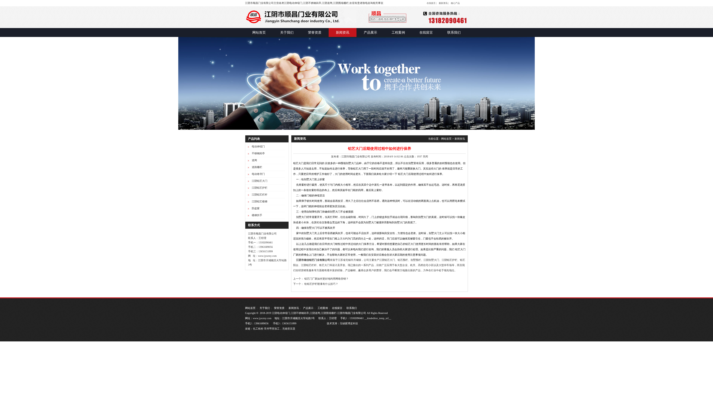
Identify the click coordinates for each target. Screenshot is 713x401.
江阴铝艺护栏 (449, 260)
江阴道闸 (315, 313)
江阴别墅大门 (431, 260)
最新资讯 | (444, 3)
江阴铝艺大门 (387, 260)
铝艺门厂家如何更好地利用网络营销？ (326, 278)
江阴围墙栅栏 (328, 313)
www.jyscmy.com (262, 318)
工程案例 (323, 308)
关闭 (425, 156)
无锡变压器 (288, 328)
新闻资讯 (460, 138)
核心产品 (455, 3)
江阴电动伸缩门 (281, 313)
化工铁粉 (258, 328)
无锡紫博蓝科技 (349, 323)
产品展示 (308, 308)
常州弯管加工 (272, 328)
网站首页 (446, 138)
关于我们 (265, 308)
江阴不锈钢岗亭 (300, 313)
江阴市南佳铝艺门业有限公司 (313, 260)
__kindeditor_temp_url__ (377, 318)
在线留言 (337, 308)
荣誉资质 (279, 308)
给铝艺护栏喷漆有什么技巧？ (321, 284)
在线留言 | (432, 3)
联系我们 (351, 308)
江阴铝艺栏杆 (309, 265)
